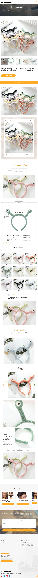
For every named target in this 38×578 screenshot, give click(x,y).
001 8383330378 (24, 542)
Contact (2, 546)
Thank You (3, 542)
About (2, 544)
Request (2, 540)
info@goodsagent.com (25, 540)
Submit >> (19, 530)
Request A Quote (8, 75)
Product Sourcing (4, 551)
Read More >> (7, 504)
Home (2, 548)
